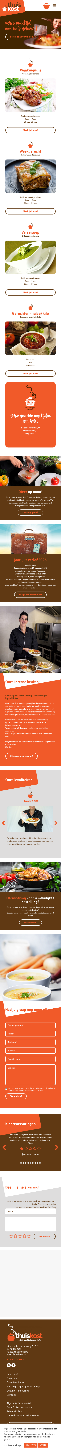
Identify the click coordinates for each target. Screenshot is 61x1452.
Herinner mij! (30, 922)
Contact (11, 1394)
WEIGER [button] (43, 1445)
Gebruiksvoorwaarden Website (24, 1415)
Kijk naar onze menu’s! (21, 756)
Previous (3, 823)
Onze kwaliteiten (16, 1382)
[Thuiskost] (11, 5)
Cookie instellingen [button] (13, 1445)
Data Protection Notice (19, 1407)
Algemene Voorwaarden (20, 1403)
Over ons (12, 1378)
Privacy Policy (14, 1411)
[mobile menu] (54, 5)
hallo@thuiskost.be (17, 1351)
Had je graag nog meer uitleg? (23, 1386)
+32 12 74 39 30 (16, 1359)
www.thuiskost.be (16, 1354)
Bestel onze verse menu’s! (23, 36)
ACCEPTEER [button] (31, 1445)
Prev (4, 1149)
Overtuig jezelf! (30, 512)
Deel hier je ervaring (18, 1390)
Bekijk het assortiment (30, 594)
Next (56, 823)
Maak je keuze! (30, 130)
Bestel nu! (12, 1374)
